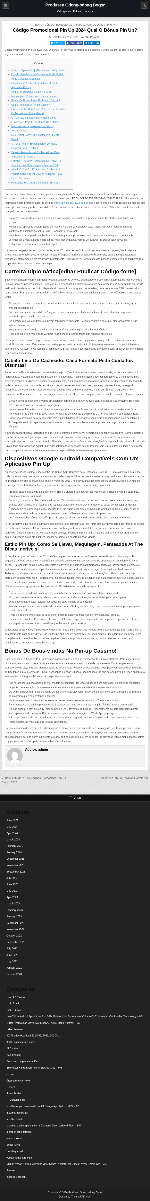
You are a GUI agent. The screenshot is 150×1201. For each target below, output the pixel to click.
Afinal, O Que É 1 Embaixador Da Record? (35, 169)
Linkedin (93, 43)
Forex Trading (14, 1093)
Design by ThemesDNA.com (75, 1196)
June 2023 (12, 884)
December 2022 (15, 922)
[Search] (144, 5)
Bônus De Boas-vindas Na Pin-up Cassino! (35, 100)
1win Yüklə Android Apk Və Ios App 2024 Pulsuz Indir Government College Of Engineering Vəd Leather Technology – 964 (74, 1016)
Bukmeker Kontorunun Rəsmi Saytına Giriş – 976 (34, 1067)
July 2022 (11, 948)
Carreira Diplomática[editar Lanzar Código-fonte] (38, 70)
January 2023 (14, 916)
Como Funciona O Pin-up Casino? (30, 104)
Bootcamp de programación (22, 1061)
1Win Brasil (12, 1003)
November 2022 (15, 929)
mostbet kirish (14, 1119)
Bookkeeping (13, 1054)
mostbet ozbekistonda (18, 1131)
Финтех (10, 1170)
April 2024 (12, 833)
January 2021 (14, 967)
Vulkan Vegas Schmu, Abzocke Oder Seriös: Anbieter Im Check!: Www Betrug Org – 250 (56, 1163)
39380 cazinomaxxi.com (20, 1042)
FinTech (10, 1087)
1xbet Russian (14, 1029)
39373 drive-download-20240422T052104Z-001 (32, 1035)
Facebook (76, 43)
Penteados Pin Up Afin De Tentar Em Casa (35, 182)
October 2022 (14, 935)
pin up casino (92, 37)
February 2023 (14, 910)
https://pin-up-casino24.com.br (71, 202)
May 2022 (12, 961)
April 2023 (12, 897)
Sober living (13, 1144)
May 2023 (12, 890)
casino (10, 1074)
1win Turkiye (13, 1009)
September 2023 (15, 871)
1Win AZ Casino (15, 997)
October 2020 (14, 974)
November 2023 (15, 865)
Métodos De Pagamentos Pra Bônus (32, 126)
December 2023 (15, 858)
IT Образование (15, 1099)
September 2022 (15, 942)
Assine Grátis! (19, 130)
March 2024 (13, 839)
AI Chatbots (13, 1048)
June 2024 (12, 820)
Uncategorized (14, 1151)
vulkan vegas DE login (19, 1157)
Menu (77, 797)
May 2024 (12, 826)
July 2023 (11, 877)
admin (57, 37)
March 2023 (13, 903)
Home (38, 24)
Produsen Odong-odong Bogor (75, 5)
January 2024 (14, 852)
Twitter (59, 43)
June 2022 (12, 955)
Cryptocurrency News (18, 1080)
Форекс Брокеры (16, 1176)
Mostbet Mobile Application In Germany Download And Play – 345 (43, 1125)
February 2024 (14, 845)
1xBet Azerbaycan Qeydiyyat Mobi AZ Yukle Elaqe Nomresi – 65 (43, 1022)
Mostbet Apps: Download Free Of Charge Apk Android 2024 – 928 (43, 1106)
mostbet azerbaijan (17, 1112)
